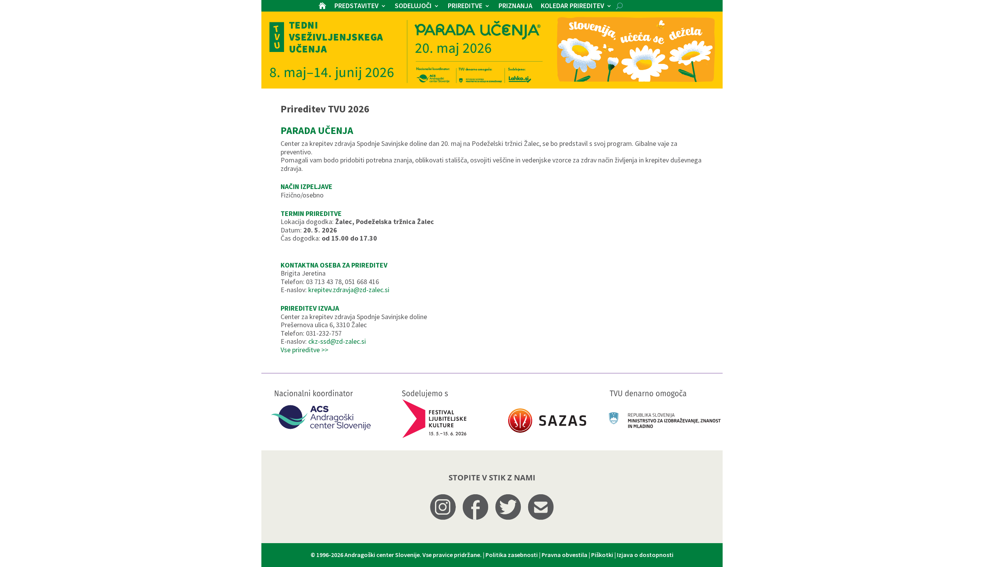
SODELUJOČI (413, 6)
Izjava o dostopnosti (645, 555)
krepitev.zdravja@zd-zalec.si (348, 289)
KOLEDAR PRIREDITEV (572, 6)
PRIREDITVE (465, 6)
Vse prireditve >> (304, 349)
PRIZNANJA (515, 6)
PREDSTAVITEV (356, 6)
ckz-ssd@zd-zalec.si (337, 341)
